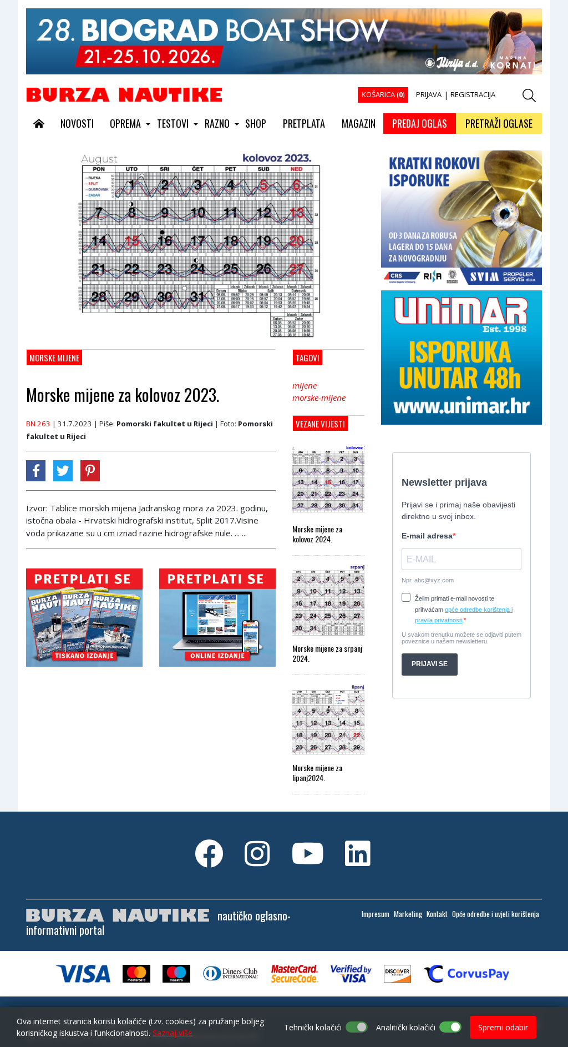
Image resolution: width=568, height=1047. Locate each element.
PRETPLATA (304, 123)
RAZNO (217, 123)
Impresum (375, 913)
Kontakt (437, 913)
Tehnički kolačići (313, 1027)
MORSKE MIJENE (54, 357)
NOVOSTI (77, 123)
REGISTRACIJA (472, 94)
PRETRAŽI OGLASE (498, 123)
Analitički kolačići (405, 1027)
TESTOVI (173, 123)
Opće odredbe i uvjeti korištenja (495, 913)
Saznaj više (172, 1033)
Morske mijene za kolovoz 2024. (317, 534)
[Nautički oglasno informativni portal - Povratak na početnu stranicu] (124, 94)
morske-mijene (319, 397)
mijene (304, 385)
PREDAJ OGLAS (419, 123)
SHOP (255, 123)
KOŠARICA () (383, 94)
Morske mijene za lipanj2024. (317, 773)
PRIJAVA (429, 94)
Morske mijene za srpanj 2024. (327, 653)
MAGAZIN (359, 123)
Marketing (408, 913)
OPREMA (125, 123)
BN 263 (38, 424)
